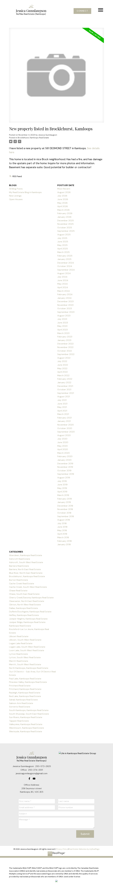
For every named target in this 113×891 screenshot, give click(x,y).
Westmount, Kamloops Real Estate (26, 727)
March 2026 (63, 209)
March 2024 (63, 291)
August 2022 (63, 357)
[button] (82, 11)
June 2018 (62, 526)
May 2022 (62, 368)
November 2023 (65, 305)
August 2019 (63, 477)
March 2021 (63, 414)
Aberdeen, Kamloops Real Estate (25, 555)
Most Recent (63, 188)
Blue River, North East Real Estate (25, 572)
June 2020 (62, 442)
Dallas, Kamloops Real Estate (23, 608)
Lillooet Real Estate (18, 636)
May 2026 (62, 202)
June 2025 (62, 241)
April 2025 (62, 248)
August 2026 (64, 192)
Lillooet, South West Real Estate (25, 639)
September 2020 (66, 431)
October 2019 (64, 470)
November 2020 (65, 424)
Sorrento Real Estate (19, 706)
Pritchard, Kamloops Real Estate (25, 689)
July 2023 (62, 319)
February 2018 (64, 541)
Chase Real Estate (18, 590)
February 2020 (64, 456)
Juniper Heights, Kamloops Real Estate (28, 618)
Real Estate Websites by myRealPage (84, 849)
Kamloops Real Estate (20, 625)
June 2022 (62, 364)
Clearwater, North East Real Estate (26, 601)
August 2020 (64, 435)
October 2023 (64, 308)
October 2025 (64, 227)
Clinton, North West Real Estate (25, 604)
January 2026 (64, 216)
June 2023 (62, 322)
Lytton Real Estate (18, 654)
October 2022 (64, 350)
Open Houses (16, 199)
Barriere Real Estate (19, 565)
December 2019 (65, 463)
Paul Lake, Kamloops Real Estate (25, 678)
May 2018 (62, 530)
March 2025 (63, 252)
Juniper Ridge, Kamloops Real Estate (27, 622)
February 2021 (64, 417)
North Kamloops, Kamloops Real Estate (28, 668)
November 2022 (65, 347)
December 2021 (65, 386)
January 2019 (64, 502)
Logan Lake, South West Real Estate (27, 646)
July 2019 (62, 481)
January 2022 (64, 382)
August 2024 (64, 273)
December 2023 (65, 301)
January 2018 (64, 544)
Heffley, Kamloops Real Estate (24, 615)
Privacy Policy (62, 849)
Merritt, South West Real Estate (25, 664)
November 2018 (65, 509)
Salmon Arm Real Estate (21, 703)
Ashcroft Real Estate (19, 558)
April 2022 (62, 371)
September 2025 (66, 231)
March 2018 (63, 537)
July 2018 (62, 523)
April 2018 (62, 533)
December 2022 (65, 343)
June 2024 (62, 280)
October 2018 (64, 512)
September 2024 (66, 269)
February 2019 (64, 498)
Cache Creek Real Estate (21, 583)
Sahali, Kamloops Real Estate (23, 699)
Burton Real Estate (18, 579)
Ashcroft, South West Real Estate (26, 562)
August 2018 (63, 519)
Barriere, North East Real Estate (25, 569)
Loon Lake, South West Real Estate (26, 650)
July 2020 (62, 438)
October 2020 (64, 428)
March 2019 (63, 495)
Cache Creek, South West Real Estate (28, 587)
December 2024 (65, 262)
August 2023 (63, 315)
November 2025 (65, 224)
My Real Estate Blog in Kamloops (25, 192)
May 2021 (62, 407)
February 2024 (64, 294)
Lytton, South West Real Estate (25, 657)
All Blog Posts (16, 188)
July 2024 (62, 276)
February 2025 (64, 255)
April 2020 (62, 449)
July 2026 (62, 195)
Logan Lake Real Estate (20, 643)
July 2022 (62, 361)
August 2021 (63, 396)
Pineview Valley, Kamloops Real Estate (28, 682)
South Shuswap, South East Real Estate (29, 713)
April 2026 (62, 206)
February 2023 (64, 336)
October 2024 (64, 266)
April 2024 (62, 287)
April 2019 (62, 491)
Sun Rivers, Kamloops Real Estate (25, 717)
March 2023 (63, 333)
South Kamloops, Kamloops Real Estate (29, 710)
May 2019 (62, 488)
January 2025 (64, 259)
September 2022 (65, 354)
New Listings (15, 195)
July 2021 (62, 400)
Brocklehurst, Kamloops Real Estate (33, 138)
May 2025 (62, 245)
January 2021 (64, 421)
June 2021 (62, 403)
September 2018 (65, 516)
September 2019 (65, 474)
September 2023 (65, 312)
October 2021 (64, 389)
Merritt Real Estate (18, 661)
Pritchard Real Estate (19, 685)
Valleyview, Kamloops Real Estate (25, 724)
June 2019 (62, 484)
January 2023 (64, 340)
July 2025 (62, 238)
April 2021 (62, 410)
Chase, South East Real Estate (24, 594)
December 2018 (65, 505)
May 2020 (62, 445)
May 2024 (62, 283)
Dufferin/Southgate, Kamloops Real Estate (30, 611)
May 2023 (62, 326)
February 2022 (64, 378)
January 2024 (64, 298)
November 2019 (65, 467)
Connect (82, 11)
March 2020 (63, 452)
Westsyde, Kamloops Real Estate (25, 731)
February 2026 (64, 213)
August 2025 (64, 234)
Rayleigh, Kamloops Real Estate (24, 692)
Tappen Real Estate (19, 720)
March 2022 (63, 375)
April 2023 (62, 329)
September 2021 (65, 393)
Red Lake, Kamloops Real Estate (25, 696)
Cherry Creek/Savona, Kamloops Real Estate (31, 597)
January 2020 (64, 460)
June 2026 (62, 199)
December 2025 (65, 220)
